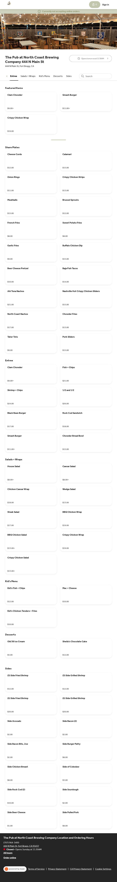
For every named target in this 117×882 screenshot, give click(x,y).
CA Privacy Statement (81, 869)
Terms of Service (36, 869)
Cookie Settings (103, 869)
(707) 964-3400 (11, 842)
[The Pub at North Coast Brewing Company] (9, 3)
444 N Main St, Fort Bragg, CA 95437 (21, 846)
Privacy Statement (57, 869)
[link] (13, 76)
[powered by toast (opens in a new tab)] (15, 869)
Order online (9, 857)
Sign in (105, 4)
